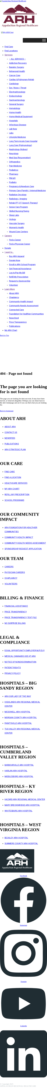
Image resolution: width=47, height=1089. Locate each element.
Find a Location (13, 477)
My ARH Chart (12, 489)
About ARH (10, 426)
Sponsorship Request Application (23, 549)
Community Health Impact (19, 537)
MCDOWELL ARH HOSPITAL (17, 712)
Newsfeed (10, 438)
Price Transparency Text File (21, 617)
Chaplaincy (11, 578)
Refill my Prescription (17, 494)
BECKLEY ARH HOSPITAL (16, 838)
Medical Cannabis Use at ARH (20, 656)
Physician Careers (15, 572)
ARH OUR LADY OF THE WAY (18, 696)
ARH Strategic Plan (15, 449)
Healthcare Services (16, 483)
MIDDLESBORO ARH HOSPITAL (19, 776)
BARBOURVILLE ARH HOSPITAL (19, 765)
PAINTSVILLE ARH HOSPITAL (18, 723)
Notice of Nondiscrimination (20, 662)
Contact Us (11, 432)
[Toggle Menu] (44, 40)
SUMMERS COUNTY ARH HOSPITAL (21, 843)
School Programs (14, 500)
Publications (12, 444)
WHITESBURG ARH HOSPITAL (18, 811)
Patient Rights (13, 667)
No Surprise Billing (15, 623)
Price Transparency (16, 612)
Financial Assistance (16, 606)
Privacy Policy (13, 673)
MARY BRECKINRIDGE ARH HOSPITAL (22, 805)
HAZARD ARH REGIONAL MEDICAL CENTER (25, 799)
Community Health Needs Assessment (25, 543)
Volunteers (11, 584)
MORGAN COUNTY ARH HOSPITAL (21, 717)
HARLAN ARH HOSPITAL (16, 771)
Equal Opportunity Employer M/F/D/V (24, 650)
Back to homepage (6, 411)
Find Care (10, 471)
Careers (9, 566)
